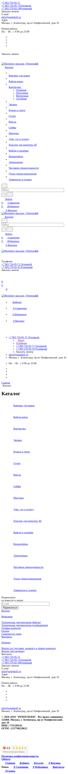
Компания (6, 616)
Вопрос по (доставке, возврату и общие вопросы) (28, 648)
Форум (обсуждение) (12, 651)
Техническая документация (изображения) (24, 625)
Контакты (6, 636)
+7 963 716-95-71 (10, 2)
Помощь (6, 642)
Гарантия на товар (11, 634)
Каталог (5, 610)
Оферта (5, 759)
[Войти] (3, 278)
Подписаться (10, 607)
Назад (20, 340)
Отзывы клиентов (11, 628)
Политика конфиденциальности (19, 756)
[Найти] (10, 194)
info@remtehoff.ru (11, 17)
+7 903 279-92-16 (16, 8)
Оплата (5, 631)
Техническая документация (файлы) (21, 622)
